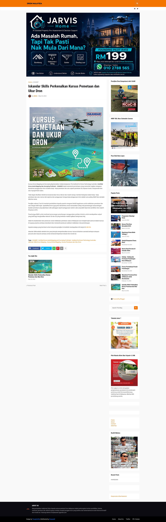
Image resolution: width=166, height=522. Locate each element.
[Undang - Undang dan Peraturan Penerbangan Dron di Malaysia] (116, 259)
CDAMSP (36, 82)
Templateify (36, 519)
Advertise (114, 425)
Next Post (103, 285)
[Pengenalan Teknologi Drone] (116, 218)
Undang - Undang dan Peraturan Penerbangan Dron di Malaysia (128, 259)
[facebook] (134, 8)
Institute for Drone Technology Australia (84, 240)
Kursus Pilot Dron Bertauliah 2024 (127, 225)
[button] (137, 3)
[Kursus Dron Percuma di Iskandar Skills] (116, 251)
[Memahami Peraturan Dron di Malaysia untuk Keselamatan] (116, 277)
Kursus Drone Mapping (54, 242)
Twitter (128, 519)
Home (30, 82)
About (113, 422)
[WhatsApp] (54, 248)
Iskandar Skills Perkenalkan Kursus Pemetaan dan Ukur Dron (39, 276)
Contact (113, 424)
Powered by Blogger (119, 299)
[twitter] (137, 8)
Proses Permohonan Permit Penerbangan (129, 268)
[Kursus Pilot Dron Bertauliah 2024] (116, 226)
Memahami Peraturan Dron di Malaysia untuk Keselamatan (129, 277)
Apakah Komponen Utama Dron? (129, 241)
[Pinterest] (57, 248)
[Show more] (65, 248)
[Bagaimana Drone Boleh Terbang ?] (116, 235)
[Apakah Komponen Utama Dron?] (116, 243)
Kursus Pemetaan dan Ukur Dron (71, 242)
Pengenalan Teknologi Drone (128, 217)
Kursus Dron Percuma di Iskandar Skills (128, 250)
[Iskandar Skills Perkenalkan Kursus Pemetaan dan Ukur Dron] (40, 266)
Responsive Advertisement (119, 496)
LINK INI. (88, 227)
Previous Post (31, 285)
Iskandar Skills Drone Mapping (37, 242)
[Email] (61, 248)
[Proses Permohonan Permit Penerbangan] (116, 269)
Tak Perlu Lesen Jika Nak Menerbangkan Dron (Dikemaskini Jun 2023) (122, 205)
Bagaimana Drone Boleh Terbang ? (128, 233)
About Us (121, 519)
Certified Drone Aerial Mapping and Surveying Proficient (54, 240)
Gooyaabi (52, 519)
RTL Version (136, 519)
